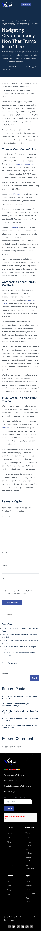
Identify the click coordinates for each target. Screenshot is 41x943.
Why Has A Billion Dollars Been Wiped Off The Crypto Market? (19, 726)
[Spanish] (19, 769)
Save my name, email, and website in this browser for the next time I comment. (18, 592)
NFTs (9, 842)
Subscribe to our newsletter (15, 797)
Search (5, 674)
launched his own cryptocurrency (21, 164)
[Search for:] (20, 614)
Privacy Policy (28, 887)
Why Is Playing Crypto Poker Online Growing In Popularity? (20, 719)
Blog (32, 67)
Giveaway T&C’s (29, 859)
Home (9, 833)
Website (4, 578)
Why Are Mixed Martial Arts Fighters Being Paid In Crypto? (20, 712)
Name (4, 553)
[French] (12, 769)
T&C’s (27, 881)
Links (27, 837)
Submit (9, 809)
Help (9, 886)
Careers (10, 894)
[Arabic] (5, 769)
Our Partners (28, 851)
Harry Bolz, (6, 427)
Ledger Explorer (28, 843)
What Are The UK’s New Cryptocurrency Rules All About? (19, 697)
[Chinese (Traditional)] (7, 769)
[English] (10, 769)
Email (4, 566)
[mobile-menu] (37, 4)
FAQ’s (9, 881)
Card (9, 837)
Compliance (30, 893)
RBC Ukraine (17, 194)
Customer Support (8, 66)
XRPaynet (14, 227)
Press (9, 890)
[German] (14, 769)
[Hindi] (17, 769)
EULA (27, 905)
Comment (6, 517)
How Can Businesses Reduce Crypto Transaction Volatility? (16, 705)
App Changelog (29, 866)
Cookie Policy (28, 899)
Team (27, 833)
